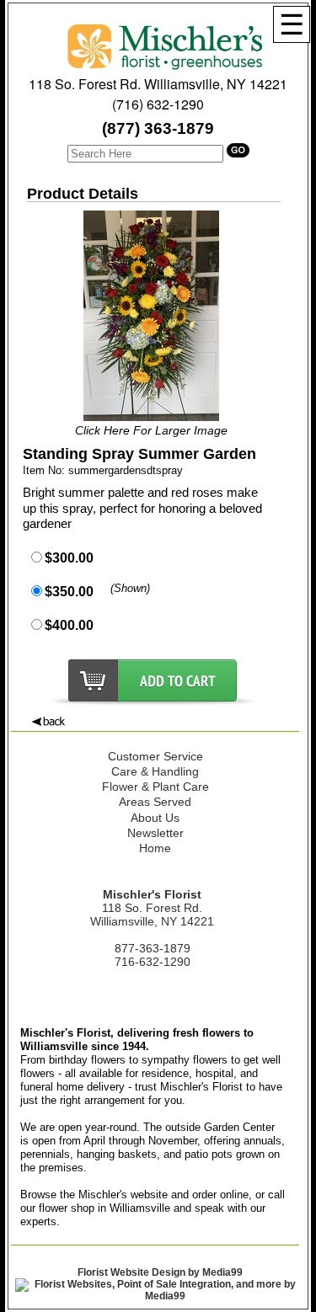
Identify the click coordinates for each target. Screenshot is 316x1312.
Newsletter (155, 833)
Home (155, 848)
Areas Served (155, 801)
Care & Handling (155, 771)
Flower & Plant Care (155, 786)
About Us (155, 817)
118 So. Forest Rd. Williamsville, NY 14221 (158, 83)
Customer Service (155, 756)
